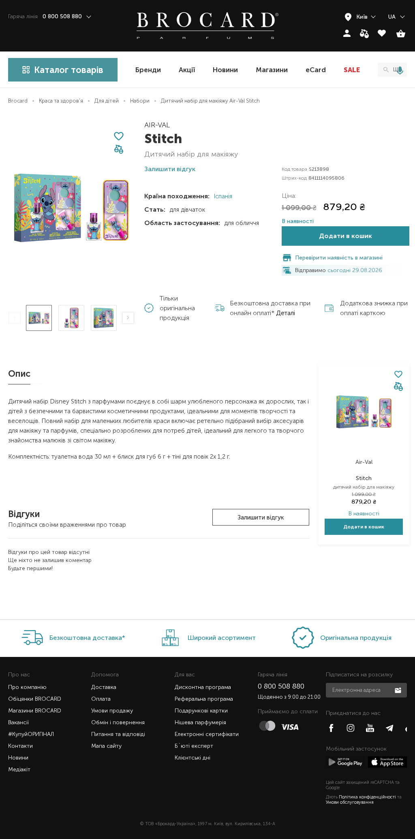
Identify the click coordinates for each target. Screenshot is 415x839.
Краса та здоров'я (61, 101)
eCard (316, 70)
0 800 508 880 (281, 686)
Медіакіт (19, 769)
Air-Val (157, 124)
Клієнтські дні (192, 757)
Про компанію (27, 687)
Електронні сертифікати (207, 734)
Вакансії (18, 722)
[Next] (128, 318)
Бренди (148, 70)
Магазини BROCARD (34, 710)
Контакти (20, 745)
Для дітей (106, 101)
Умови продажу (112, 710)
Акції (187, 70)
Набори (140, 101)
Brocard (18, 101)
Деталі (285, 313)
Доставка (103, 687)
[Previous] (15, 318)
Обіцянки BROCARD (34, 698)
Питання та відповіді (118, 734)
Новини (225, 70)
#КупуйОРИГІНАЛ (31, 734)
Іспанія (222, 196)
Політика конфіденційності (367, 797)
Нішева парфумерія (200, 722)
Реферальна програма (204, 698)
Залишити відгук (260, 517)
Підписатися (399, 689)
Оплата (101, 698)
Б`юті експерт (194, 745)
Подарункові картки (201, 710)
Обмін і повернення (118, 722)
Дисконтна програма (203, 687)
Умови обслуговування (350, 802)
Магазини (272, 70)
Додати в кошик (345, 236)
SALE (352, 70)
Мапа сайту (106, 745)
